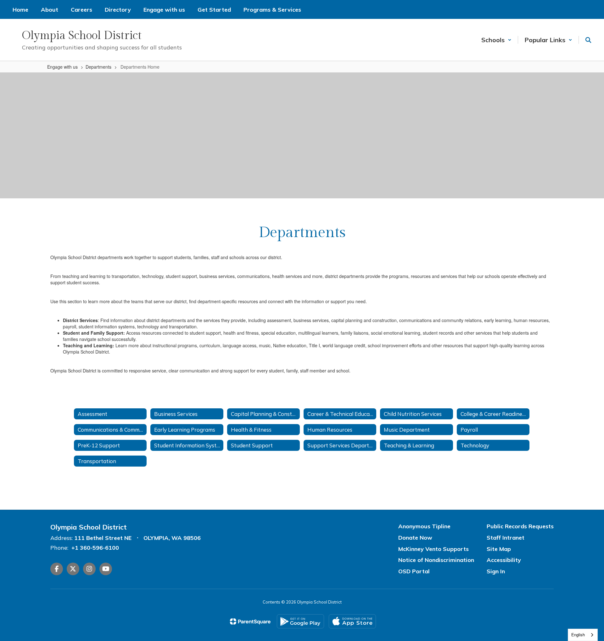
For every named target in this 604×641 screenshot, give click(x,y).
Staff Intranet (505, 537)
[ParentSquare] (250, 621)
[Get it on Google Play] (300, 621)
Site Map (499, 549)
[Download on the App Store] (352, 621)
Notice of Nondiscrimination (436, 560)
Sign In (496, 571)
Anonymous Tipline (424, 526)
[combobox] (583, 635)
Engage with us (62, 67)
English (578, 635)
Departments (98, 67)
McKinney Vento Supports (433, 549)
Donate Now (415, 537)
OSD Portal (414, 571)
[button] (496, 40)
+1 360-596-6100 (95, 547)
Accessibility (504, 560)
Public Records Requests (520, 526)
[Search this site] (588, 40)
